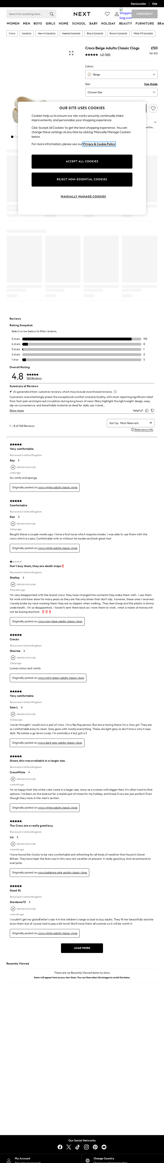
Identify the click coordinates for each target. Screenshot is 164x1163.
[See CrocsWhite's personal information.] (28, 772)
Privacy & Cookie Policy (99, 144)
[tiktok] (77, 1147)
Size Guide (151, 84)
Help (154, 3)
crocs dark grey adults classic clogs (60, 743)
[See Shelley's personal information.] (23, 577)
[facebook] (60, 1147)
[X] (68, 1147)
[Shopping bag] (126, 14)
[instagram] (86, 1147)
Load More (82, 948)
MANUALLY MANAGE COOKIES (83, 196)
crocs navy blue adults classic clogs (60, 621)
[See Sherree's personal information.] (24, 650)
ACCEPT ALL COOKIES (82, 161)
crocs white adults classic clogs (57, 487)
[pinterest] (95, 1147)
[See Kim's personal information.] (18, 517)
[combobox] (121, 74)
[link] (116, 14)
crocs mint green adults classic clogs (61, 678)
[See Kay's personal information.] (18, 460)
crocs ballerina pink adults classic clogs (62, 872)
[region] (82, 158)
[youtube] (104, 1147)
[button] (12, 137)
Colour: (89, 66)
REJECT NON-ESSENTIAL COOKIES (82, 179)
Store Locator (138, 3)
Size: (88, 84)
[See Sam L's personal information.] (21, 707)
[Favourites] (107, 14)
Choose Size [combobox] (95, 92)
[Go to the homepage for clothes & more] (82, 14)
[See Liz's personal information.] (17, 837)
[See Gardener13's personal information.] (29, 902)
